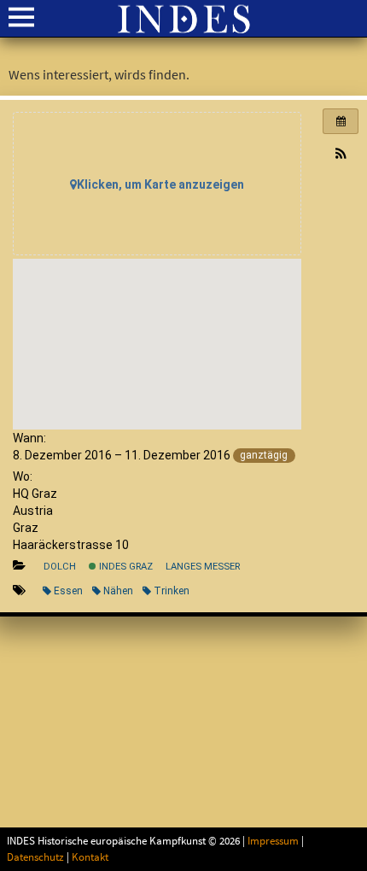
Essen (68, 591)
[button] (340, 155)
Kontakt (90, 857)
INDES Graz (124, 566)
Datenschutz (35, 857)
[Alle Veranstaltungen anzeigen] (340, 121)
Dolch (60, 566)
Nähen (118, 591)
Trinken (171, 591)
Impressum (273, 841)
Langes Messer (203, 566)
